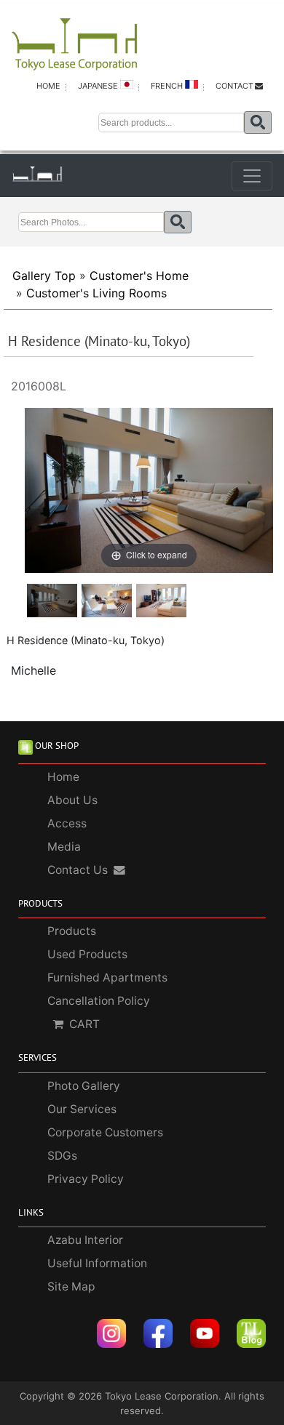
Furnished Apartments (107, 977)
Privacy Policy (85, 1179)
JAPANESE (99, 86)
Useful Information (97, 1263)
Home (63, 777)
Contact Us (77, 870)
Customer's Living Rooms (96, 293)
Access (67, 823)
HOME (48, 86)
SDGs (62, 1156)
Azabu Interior (85, 1240)
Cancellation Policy (98, 1001)
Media (64, 847)
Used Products (87, 954)
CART (84, 1024)
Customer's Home (139, 275)
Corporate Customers (105, 1132)
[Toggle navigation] (252, 175)
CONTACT (234, 86)
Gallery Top (44, 275)
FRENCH (168, 86)
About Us (72, 800)
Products (71, 931)
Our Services (82, 1109)
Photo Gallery (83, 1086)
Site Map (71, 1286)
